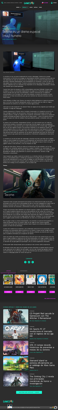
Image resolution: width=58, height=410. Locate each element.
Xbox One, (12, 39)
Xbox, (33, 320)
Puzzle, (4, 39)
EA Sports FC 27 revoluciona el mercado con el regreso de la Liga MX (41, 332)
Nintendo (44, 320)
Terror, (31, 386)
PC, (41, 320)
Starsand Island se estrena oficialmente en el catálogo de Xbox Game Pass (42, 364)
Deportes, (32, 338)
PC (15, 39)
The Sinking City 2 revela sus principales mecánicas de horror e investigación (42, 380)
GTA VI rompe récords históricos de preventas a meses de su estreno (42, 347)
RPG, (31, 320)
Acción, (31, 352)
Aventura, (8, 39)
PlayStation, (37, 320)
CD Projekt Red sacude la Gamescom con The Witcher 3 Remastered (42, 316)
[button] (18, 7)
